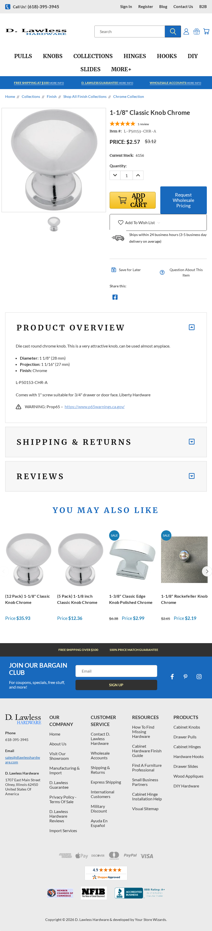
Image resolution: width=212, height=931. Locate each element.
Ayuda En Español (99, 823)
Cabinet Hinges (187, 746)
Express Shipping (106, 781)
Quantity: (118, 165)
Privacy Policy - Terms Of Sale (63, 799)
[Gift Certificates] (196, 31)
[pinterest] (185, 677)
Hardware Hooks (188, 756)
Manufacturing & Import (64, 770)
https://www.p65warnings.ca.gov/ (95, 406)
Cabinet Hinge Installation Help (147, 796)
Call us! (36, 6)
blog (163, 6)
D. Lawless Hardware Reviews (58, 816)
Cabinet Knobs (186, 726)
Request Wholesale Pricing (183, 200)
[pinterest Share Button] (171, 298)
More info (39, 83)
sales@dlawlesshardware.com (22, 759)
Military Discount (99, 808)
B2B (203, 6)
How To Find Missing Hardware (143, 731)
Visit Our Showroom (59, 756)
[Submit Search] (173, 31)
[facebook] (172, 677)
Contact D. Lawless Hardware (100, 738)
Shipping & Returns (100, 770)
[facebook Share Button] (115, 298)
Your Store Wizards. (151, 919)
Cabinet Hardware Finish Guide (147, 751)
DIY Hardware (186, 785)
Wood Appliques (188, 776)
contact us (183, 6)
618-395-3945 (16, 739)
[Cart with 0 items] (206, 31)
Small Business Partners (145, 782)
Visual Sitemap (145, 808)
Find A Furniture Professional (147, 767)
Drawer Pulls (184, 736)
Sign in (126, 6)
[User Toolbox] (186, 31)
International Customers (102, 794)
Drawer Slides (185, 766)
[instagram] (199, 677)
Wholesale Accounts (100, 755)
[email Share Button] (134, 298)
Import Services (63, 830)
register (145, 6)
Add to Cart (28, 559)
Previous (204, 915)
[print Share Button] (152, 298)
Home (54, 733)
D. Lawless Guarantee (59, 785)
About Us (57, 743)
